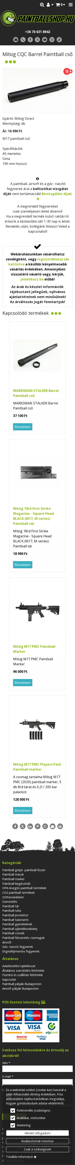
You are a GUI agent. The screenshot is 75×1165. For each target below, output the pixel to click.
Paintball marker (13, 879)
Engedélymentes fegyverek (20, 951)
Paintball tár (10, 906)
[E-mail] (16, 40)
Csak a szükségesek (37, 1149)
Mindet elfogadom (37, 1133)
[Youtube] (45, 40)
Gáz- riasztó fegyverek (17, 947)
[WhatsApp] (45, 826)
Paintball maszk (13, 874)
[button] (70, 5)
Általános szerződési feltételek (23, 971)
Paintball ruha (11, 911)
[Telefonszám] (23, 40)
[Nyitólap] (37, 18)
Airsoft (6, 942)
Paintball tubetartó (15, 920)
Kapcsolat (9, 979)
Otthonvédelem (13, 897)
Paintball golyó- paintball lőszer (23, 870)
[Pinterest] (37, 826)
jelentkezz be (32, 279)
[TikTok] (59, 40)
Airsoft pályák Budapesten (20, 988)
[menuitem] (60, 5)
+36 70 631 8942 (37, 31)
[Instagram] (52, 40)
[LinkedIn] (30, 826)
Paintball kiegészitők (16, 884)
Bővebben (23, 426)
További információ (19, 1157)
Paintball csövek (13, 933)
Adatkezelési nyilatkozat (18, 966)
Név (6, 1063)
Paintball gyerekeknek (17, 924)
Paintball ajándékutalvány (19, 929)
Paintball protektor (15, 915)
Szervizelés (9, 902)
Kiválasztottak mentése (37, 1141)
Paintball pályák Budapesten (21, 984)
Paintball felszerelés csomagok (23, 938)
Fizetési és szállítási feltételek (22, 975)
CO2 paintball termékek (18, 893)
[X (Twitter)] (38, 40)
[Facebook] (30, 40)
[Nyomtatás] (60, 826)
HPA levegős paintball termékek (24, 888)
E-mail (7, 1076)
